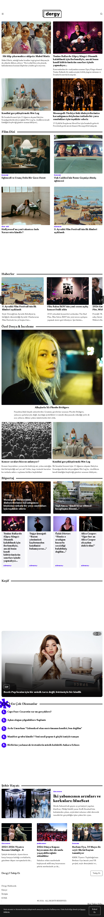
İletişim (5, 894)
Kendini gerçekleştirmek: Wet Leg (20, 113)
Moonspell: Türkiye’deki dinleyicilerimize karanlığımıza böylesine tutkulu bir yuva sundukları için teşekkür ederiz (76, 116)
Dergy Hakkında (9, 886)
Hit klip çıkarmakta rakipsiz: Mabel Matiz (26, 56)
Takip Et (96, 873)
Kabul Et (94, 910)
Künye (4, 890)
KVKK (4, 898)
